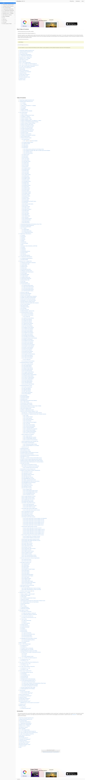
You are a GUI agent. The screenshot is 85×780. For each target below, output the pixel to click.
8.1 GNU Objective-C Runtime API (25, 611)
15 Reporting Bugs (22, 690)
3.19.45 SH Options (25, 205)
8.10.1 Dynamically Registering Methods (28, 639)
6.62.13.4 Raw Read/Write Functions (29, 493)
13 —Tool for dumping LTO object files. (27, 66)
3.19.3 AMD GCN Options (26, 143)
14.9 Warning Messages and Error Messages (27, 688)
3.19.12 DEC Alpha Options (26, 161)
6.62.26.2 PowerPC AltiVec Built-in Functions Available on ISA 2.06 (34, 529)
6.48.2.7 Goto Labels (26, 423)
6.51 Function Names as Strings (25, 451)
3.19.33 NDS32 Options (26, 189)
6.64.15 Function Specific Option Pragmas (28, 582)
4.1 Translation (22, 235)
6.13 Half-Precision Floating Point (25, 278)
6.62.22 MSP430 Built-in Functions (27, 512)
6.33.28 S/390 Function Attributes (27, 351)
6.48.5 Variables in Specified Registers (28, 442)
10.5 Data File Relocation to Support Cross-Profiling (28, 650)
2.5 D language (22, 108)
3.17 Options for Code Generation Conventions (27, 135)
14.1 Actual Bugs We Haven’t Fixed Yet (26, 672)
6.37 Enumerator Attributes (24, 396)
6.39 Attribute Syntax (23, 399)
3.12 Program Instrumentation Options (26, 128)
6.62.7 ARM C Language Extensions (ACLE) (29, 479)
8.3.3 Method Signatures (26, 623)
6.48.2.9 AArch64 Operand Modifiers (29, 426)
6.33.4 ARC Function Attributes (27, 319)
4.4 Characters (22, 239)
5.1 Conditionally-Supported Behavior (26, 258)
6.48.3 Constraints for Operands (28, 434)
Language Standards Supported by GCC (25, 719)
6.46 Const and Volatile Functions (25, 408)
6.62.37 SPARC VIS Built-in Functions (28, 551)
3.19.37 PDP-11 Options (25, 194)
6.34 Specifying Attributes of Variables (26, 362)
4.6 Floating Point (23, 241)
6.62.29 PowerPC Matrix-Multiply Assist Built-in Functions (31, 540)
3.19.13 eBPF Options (25, 162)
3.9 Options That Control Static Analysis (26, 124)
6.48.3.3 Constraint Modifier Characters (29, 438)
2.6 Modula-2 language (24, 109)
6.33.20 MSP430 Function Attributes (28, 340)
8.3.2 (24, 621)
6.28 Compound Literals (24, 305)
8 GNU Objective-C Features (23, 59)
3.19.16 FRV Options (25, 166)
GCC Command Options (23, 720)
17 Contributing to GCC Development (25, 71)
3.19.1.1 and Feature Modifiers (30, 140)
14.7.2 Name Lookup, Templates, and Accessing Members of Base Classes (34, 683)
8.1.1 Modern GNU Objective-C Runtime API (29, 613)
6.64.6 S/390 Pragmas (25, 570)
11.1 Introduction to (25, 659)
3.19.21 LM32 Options (25, 173)
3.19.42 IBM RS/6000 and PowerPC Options (29, 201)
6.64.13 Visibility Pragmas (26, 579)
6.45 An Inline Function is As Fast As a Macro (27, 407)
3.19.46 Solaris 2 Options (26, 206)
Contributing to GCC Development (24, 739)
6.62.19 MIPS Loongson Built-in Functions (28, 502)
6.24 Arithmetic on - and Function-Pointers (28, 300)
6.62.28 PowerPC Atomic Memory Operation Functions (30, 539)
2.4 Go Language (23, 106)
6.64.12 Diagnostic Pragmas (26, 578)
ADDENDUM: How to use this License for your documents (29, 702)
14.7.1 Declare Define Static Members (28, 681)
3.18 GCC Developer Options (25, 136)
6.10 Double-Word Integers (24, 274)
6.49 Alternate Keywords (24, 448)
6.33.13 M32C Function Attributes (27, 331)
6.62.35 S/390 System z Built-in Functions (29, 548)
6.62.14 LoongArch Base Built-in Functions (28, 496)
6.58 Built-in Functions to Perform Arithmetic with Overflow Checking (31, 460)
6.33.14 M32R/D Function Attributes (27, 332)
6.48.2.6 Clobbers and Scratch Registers (29, 422)
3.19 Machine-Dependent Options (25, 137)
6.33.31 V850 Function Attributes (27, 355)
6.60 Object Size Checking (24, 463)
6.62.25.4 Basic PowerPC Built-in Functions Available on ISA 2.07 (33, 522)
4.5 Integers (22, 240)
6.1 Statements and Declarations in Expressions (28, 262)
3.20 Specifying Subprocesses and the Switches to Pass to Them (31, 224)
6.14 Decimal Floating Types (25, 279)
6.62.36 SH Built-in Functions (26, 549)
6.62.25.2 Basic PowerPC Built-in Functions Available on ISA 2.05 (33, 519)
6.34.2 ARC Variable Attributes (27, 365)
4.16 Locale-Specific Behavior (25, 255)
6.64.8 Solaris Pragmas (25, 573)
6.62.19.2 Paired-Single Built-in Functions (29, 505)
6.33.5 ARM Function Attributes (27, 320)
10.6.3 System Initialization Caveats (27, 656)
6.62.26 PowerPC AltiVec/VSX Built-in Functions (29, 526)
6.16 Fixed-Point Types (24, 282)
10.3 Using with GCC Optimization (26, 648)
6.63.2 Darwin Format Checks (26, 560)
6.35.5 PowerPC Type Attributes (27, 392)
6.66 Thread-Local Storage (24, 586)
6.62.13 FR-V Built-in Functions (27, 487)
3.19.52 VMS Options (25, 214)
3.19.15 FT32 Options (25, 165)
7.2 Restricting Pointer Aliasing (25, 595)
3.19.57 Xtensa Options (25, 221)
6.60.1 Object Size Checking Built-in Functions (29, 464)
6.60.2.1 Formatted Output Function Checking (30, 467)
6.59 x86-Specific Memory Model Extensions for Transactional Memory (31, 461)
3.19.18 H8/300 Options (26, 169)
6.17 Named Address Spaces (25, 283)
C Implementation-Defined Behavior (25, 721)
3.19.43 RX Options (25, 202)
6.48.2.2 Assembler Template (28, 416)
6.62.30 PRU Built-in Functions (27, 541)
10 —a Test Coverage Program (25, 62)
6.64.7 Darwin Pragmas (25, 571)
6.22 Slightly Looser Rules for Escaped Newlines (28, 297)
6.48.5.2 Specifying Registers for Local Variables (31, 445)
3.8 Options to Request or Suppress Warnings (27, 123)
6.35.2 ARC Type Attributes (26, 388)
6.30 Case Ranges (23, 308)
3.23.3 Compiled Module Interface (27, 232)
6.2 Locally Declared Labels (24, 263)
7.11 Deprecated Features (24, 607)
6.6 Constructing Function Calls (25, 269)
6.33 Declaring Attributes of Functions (26, 312)
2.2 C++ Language (23, 104)
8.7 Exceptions (22, 628)
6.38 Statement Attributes (24, 397)
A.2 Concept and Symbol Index (25, 708)
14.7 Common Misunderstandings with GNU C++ (28, 680)
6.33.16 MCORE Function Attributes (27, 335)
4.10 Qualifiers (22, 247)
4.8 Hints (21, 244)
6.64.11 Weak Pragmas (25, 577)
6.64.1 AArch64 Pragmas (26, 563)
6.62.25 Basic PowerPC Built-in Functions (28, 516)
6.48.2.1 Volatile (25, 415)
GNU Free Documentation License (24, 701)
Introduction (74, 714)
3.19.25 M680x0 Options (26, 178)
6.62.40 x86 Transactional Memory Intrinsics (29, 555)
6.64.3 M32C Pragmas (25, 566)
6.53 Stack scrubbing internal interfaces (26, 453)
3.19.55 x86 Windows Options (27, 218)
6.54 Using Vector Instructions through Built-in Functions (29, 455)
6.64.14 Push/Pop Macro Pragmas (27, 581)
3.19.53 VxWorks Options (26, 215)
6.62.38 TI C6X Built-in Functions (27, 552)
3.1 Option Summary (23, 113)
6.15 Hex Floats (22, 281)
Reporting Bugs (21, 736)
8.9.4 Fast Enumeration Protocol (27, 636)
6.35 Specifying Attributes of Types (26, 385)
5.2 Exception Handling (24, 259)
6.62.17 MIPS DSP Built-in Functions (27, 500)
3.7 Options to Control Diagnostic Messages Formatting (29, 121)
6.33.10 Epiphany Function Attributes (28, 327)
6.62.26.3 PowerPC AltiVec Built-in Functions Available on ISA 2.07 (34, 530)
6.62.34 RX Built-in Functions (26, 547)
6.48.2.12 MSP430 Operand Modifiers (29, 430)
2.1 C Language (22, 102)
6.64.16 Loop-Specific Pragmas (27, 583)
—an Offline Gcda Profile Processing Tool (27, 731)
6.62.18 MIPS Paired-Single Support (27, 501)
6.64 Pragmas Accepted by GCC (25, 562)
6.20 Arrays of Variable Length (25, 294)
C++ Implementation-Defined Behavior (25, 723)
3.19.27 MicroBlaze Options (26, 181)
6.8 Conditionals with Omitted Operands (26, 271)
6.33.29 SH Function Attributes (27, 352)
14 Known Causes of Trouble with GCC (25, 67)
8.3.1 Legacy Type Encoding (26, 620)
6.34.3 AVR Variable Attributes (27, 366)
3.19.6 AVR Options (25, 147)
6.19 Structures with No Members (25, 293)
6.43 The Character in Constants (26, 404)
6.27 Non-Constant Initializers (25, 304)
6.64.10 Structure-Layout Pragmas (27, 575)
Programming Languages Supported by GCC (26, 717)
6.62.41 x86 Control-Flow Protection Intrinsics (29, 556)
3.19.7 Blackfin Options (25, 154)
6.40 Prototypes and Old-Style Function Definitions (28, 400)
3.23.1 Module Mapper (25, 229)
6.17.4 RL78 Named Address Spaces (28, 289)
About (83, 1)
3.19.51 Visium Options (25, 213)
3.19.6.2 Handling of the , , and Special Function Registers (36, 150)
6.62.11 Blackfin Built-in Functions (27, 485)
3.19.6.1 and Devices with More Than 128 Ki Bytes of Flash (33, 149)
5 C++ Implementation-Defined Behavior (25, 55)
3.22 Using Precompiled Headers (25, 226)
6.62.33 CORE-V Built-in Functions (27, 545)
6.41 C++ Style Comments (24, 401)
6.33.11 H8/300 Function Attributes (27, 328)
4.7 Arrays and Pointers (24, 243)
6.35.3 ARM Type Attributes (26, 389)
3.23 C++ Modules (23, 228)
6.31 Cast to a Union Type (24, 309)
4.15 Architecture (23, 253)
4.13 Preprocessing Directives (25, 251)
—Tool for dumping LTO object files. (26, 733)
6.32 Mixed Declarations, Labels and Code (27, 310)
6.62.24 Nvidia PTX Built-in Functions (28, 515)
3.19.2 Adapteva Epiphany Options (27, 142)
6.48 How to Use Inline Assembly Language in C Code (29, 411)
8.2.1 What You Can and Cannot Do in (29, 617)
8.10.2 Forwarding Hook (25, 641)
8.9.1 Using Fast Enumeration (26, 632)
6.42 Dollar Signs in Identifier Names (26, 403)
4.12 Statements (23, 249)
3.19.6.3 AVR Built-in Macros (27, 151)
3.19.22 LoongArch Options (26, 174)
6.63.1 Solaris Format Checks (26, 559)
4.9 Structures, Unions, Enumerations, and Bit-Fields (28, 245)
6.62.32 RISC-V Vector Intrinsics (27, 544)
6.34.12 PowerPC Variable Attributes (27, 378)
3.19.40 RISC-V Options (25, 198)
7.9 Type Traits (22, 604)
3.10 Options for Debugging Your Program (27, 125)
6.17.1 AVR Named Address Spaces (27, 285)
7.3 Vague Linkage (23, 596)
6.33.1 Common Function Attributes (27, 313)
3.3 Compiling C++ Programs (25, 116)
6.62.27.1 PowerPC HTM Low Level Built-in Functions (31, 536)
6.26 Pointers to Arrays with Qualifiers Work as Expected (29, 302)
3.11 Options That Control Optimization (26, 127)
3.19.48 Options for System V (26, 209)
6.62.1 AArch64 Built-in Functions (27, 471)
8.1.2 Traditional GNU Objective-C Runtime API (29, 614)
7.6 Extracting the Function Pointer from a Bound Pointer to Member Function (32, 600)
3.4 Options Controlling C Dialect (25, 117)
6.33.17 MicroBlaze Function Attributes (28, 336)
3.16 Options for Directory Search (25, 133)
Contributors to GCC (22, 78)
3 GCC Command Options (23, 112)
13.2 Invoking (24, 669)
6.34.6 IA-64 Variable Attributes (27, 370)
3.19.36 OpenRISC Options (26, 193)
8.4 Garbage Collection (24, 624)
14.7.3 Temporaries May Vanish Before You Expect (30, 684)
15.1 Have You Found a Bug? (25, 691)
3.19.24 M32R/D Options (26, 177)
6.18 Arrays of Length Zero (24, 292)
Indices (20, 747)
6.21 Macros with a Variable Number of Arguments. (28, 296)
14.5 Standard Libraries (24, 677)
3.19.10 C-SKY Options (25, 158)
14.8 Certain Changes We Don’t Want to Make (27, 687)
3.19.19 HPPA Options (25, 170)
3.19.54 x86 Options (25, 217)
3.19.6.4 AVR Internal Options (28, 153)
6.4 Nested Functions (23, 266)
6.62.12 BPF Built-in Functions (26, 486)
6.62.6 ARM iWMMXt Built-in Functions (28, 478)
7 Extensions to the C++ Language (24, 58)
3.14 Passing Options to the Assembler (26, 131)
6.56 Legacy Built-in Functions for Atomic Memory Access (31, 457)
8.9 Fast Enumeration (23, 631)
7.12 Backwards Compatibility (25, 608)
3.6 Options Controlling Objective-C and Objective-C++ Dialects (30, 120)
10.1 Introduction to (24, 645)
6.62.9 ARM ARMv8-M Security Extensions (29, 482)
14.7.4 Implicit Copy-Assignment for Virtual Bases (30, 685)
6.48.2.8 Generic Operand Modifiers (29, 424)
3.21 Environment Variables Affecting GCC (27, 225)
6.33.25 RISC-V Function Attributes (27, 347)
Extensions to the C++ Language (24, 725)
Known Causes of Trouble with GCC (24, 735)
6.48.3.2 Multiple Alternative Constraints (29, 437)
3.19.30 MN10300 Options (26, 185)
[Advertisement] (46, 11)
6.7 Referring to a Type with (26, 270)
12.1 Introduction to (25, 663)
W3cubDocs (19, 1)
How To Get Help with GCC (23, 737)
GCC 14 (18, 779)
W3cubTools (72, 1)
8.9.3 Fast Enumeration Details (27, 635)
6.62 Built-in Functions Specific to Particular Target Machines (30, 470)
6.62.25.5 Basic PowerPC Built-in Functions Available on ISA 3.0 (33, 523)
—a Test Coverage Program (24, 729)
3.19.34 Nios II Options (25, 190)
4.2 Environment (23, 236)
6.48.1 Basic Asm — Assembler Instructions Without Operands (32, 412)
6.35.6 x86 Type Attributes (26, 393)
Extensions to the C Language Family (25, 724)
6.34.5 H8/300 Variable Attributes (27, 369)
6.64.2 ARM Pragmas (25, 565)
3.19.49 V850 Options (25, 210)
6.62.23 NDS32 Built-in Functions (27, 514)
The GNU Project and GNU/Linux (24, 74)
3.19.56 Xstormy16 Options (26, 219)
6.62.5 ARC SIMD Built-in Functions (27, 477)
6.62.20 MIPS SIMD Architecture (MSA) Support (29, 508)
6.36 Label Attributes (23, 395)
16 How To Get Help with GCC (24, 70)
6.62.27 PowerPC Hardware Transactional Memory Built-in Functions (33, 534)
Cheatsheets (78, 1)
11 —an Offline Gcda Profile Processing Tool (28, 63)
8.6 (24, 627)
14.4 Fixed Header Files (24, 676)
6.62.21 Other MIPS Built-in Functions (28, 511)
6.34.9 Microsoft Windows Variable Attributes (29, 374)
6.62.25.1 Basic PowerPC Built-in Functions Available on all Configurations (35, 518)
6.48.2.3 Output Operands (27, 418)
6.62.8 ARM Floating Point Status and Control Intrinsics (30, 481)
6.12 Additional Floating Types (25, 277)
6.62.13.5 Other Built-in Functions (28, 494)
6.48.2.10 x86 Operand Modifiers (28, 427)
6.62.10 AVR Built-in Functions (26, 483)
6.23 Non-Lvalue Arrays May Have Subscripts (27, 298)
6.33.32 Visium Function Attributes (27, 356)
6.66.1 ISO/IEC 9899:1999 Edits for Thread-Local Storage (31, 588)
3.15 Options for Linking (24, 132)
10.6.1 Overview (24, 653)
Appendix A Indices (22, 79)
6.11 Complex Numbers (24, 275)
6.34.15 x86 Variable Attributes (27, 382)
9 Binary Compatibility (22, 642)
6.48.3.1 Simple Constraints (27, 435)
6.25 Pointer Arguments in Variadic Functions (27, 301)
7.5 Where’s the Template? (24, 599)
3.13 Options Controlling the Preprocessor (27, 129)
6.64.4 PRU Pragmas (25, 567)
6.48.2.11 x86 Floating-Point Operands (30, 428)
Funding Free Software (22, 697)
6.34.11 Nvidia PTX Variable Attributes (28, 377)
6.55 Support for (24, 456)
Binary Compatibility (22, 728)
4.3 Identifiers (22, 237)
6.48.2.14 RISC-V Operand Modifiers (29, 432)
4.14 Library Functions (24, 252)
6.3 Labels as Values (23, 265)
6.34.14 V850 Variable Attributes (27, 381)
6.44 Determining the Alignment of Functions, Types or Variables (30, 405)
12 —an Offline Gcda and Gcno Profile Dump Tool (28, 662)
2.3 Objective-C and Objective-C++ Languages (28, 105)
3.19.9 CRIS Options (25, 157)
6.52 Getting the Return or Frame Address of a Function (29, 452)
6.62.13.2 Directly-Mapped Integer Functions (30, 490)
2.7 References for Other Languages (26, 110)
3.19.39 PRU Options (25, 197)
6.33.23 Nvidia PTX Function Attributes (28, 344)
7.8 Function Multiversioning (24, 603)
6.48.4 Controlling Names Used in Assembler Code (30, 441)
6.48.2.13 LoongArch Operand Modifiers (29, 431)
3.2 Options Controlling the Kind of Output (27, 115)
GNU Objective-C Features (23, 727)
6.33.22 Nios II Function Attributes (27, 343)
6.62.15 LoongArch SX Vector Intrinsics (28, 497)
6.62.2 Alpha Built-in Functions (27, 473)
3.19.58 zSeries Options (26, 222)
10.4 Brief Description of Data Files (26, 649)
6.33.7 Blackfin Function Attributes (27, 323)
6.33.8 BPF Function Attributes (27, 324)
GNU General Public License (23, 75)
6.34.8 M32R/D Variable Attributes (27, 373)
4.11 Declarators (23, 248)
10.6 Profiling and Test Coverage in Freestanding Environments (30, 652)
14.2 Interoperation (23, 673)
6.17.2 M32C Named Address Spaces (28, 286)
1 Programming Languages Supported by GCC (26, 50)
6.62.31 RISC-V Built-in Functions (27, 543)
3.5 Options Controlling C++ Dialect (26, 119)
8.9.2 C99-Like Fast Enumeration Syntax (28, 634)
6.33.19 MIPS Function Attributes (27, 339)
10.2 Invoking (23, 646)
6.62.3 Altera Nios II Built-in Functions (28, 474)
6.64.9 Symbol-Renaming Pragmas (27, 574)
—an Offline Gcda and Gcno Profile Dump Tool (28, 732)
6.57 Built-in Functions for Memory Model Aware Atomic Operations (31, 459)
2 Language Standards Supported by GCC (26, 51)
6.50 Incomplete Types (25, 449)
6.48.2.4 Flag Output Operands (28, 419)
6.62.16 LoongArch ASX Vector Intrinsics (28, 498)
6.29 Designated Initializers (24, 306)
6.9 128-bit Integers (23, 273)
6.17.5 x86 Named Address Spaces (27, 290)
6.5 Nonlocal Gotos (23, 267)
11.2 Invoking (24, 660)
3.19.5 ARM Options (25, 146)
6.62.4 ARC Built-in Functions (26, 475)
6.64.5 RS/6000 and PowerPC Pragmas (28, 569)
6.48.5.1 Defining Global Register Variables (30, 444)
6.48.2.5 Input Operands (27, 420)
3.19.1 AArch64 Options (25, 139)
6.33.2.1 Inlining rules (26, 316)
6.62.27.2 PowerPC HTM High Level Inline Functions (31, 537)
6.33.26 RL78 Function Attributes (27, 348)
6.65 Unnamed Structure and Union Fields (27, 585)
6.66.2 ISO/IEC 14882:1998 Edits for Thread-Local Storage (31, 589)
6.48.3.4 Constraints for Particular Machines (30, 439)
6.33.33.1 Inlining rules (26, 359)
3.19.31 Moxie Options (25, 186)
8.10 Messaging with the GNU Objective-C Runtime (28, 638)
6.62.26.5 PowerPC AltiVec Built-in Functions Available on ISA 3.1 (33, 533)
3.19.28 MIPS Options (25, 182)
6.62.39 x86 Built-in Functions (27, 553)
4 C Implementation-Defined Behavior (25, 54)
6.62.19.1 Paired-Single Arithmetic (28, 504)
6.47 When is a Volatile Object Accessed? (27, 409)
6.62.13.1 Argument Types (27, 489)
